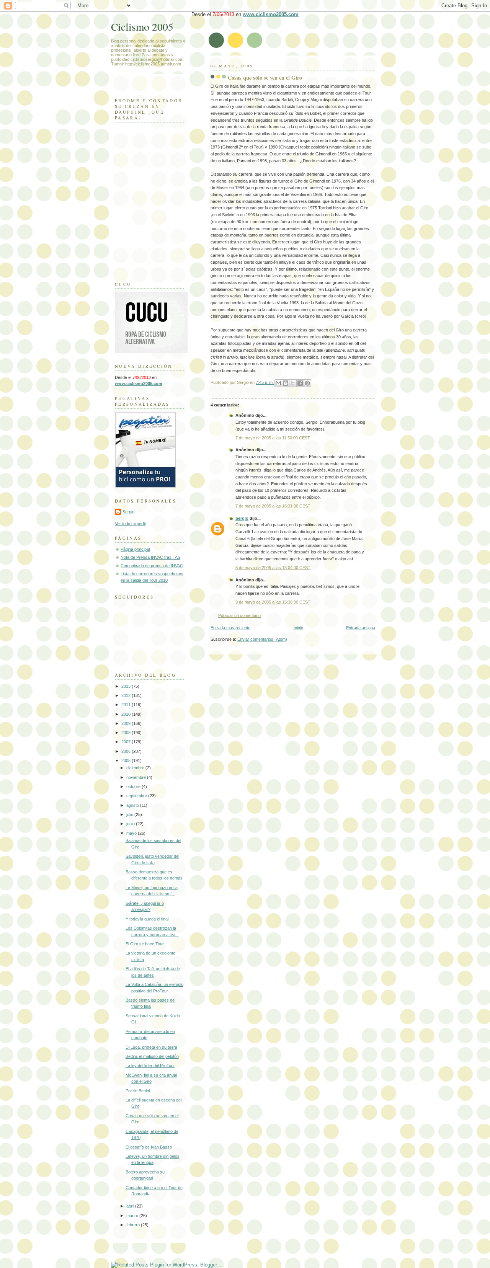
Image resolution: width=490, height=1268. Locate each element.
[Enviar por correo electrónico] (278, 383)
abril (130, 1206)
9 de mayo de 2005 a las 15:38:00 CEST (272, 602)
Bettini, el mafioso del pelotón (152, 1056)
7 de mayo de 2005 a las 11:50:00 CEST (272, 438)
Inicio (298, 627)
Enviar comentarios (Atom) (262, 639)
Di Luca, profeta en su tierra (151, 1047)
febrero (133, 1224)
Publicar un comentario (239, 615)
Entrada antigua (360, 627)
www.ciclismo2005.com (271, 14)
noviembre (136, 777)
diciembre (135, 767)
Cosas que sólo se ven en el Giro (265, 77)
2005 (126, 760)
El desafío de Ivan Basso (149, 1147)
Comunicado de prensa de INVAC (152, 565)
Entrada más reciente (230, 627)
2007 (126, 741)
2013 (126, 686)
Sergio (241, 518)
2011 (126, 704)
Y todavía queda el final (147, 919)
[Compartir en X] (293, 383)
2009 (126, 723)
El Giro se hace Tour (145, 944)
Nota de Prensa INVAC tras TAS (150, 557)
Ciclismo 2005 (142, 27)
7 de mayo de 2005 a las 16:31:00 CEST (272, 506)
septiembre (137, 795)
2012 (126, 695)
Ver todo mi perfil (130, 523)
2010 (126, 714)
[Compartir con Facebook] (300, 383)
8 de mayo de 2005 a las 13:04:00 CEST (272, 567)
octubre (134, 786)
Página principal (135, 549)
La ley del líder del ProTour (150, 1065)
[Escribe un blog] (285, 383)
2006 (126, 751)
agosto (133, 805)
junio (131, 823)
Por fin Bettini (138, 1090)
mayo (132, 833)
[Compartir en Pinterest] (307, 383)
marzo (132, 1215)
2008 (126, 732)
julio (130, 814)
